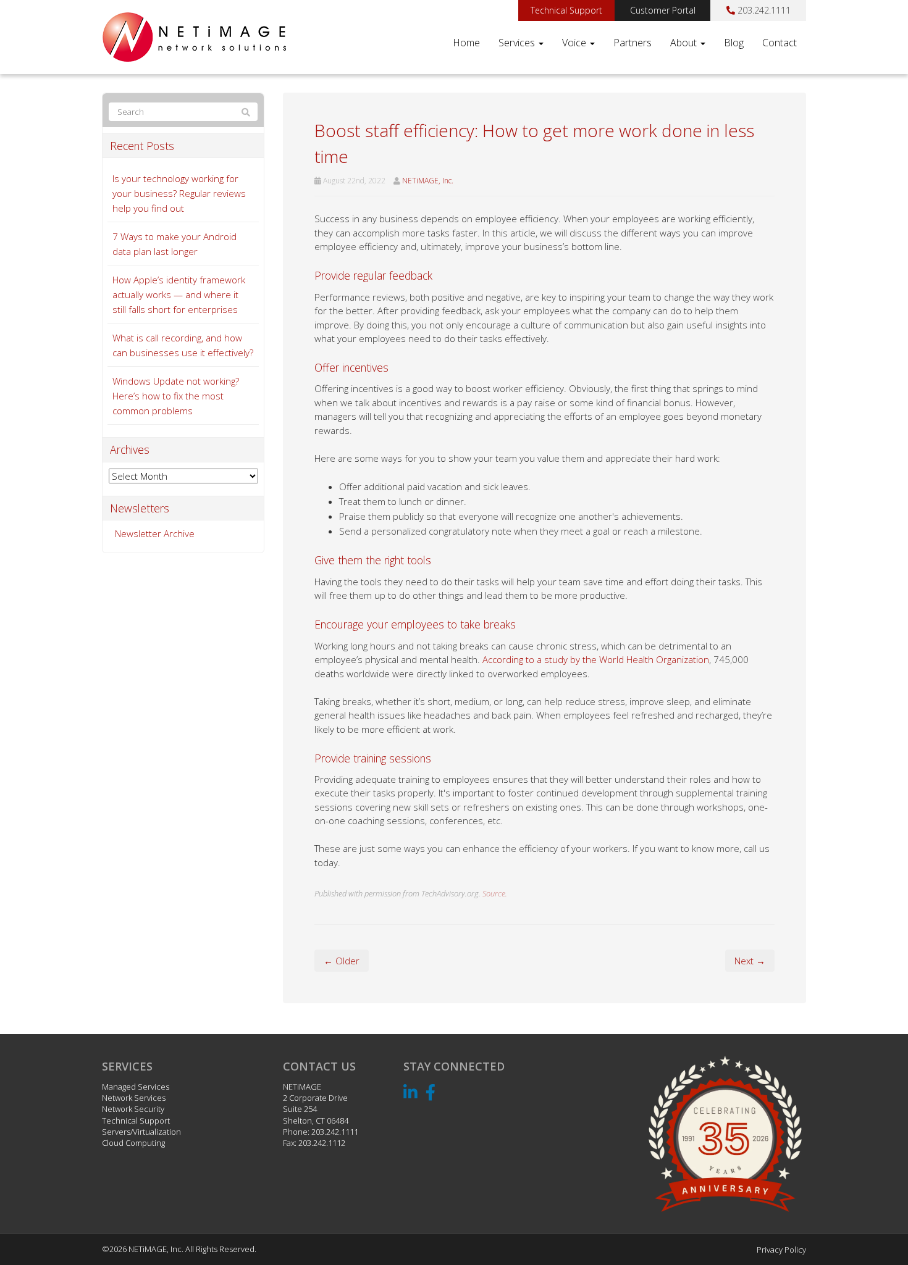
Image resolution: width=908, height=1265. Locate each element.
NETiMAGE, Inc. (427, 180)
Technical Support (566, 10)
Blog (734, 42)
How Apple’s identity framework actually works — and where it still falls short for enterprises (178, 294)
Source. (494, 893)
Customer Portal (663, 10)
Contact (779, 42)
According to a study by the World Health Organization (595, 659)
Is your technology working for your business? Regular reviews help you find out (179, 193)
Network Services (134, 1097)
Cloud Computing (133, 1142)
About (684, 42)
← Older (341, 960)
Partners (632, 42)
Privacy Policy (781, 1249)
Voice (575, 42)
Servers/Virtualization (141, 1131)
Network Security (133, 1108)
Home (466, 42)
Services (517, 42)
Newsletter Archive (155, 533)
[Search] (246, 112)
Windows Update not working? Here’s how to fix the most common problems (175, 396)
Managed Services (135, 1086)
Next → (749, 960)
